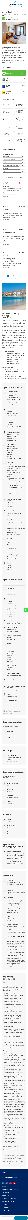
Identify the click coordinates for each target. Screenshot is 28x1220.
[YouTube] (14, 1183)
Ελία (3, 10)
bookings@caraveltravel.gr (9, 1198)
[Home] (3, 1183)
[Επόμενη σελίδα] (22, 276)
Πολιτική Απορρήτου (6, 1204)
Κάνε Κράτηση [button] (21, 1218)
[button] (24, 4)
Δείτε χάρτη (7, 1218)
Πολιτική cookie (5, 1207)
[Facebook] (6, 1183)
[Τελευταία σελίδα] (24, 276)
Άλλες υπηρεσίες (6, 145)
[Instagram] (10, 1183)
